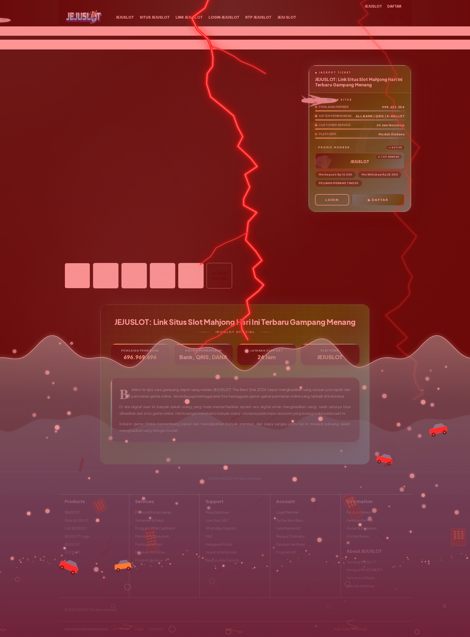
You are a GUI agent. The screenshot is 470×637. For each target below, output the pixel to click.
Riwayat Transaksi (290, 536)
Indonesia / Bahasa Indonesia (86, 629)
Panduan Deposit (149, 544)
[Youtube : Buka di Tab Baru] (402, 629)
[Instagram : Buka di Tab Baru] (393, 629)
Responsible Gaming (222, 560)
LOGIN (332, 200)
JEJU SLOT (73, 552)
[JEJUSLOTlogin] (84, 17)
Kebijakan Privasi (219, 544)
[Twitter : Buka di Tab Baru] (383, 629)
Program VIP (286, 552)
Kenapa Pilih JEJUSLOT (364, 569)
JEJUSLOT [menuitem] (373, 6)
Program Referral (149, 560)
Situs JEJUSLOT (77, 520)
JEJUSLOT (222, 389)
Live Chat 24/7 (217, 520)
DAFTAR (380, 200)
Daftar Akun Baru (289, 520)
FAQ (209, 536)
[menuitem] (125, 17)
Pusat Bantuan (217, 512)
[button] (391, 17)
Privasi (124, 629)
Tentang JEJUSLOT (361, 562)
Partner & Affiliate (361, 578)
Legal (139, 629)
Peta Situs (156, 629)
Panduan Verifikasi (290, 544)
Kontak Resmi (358, 536)
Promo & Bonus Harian (153, 512)
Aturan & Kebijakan (362, 528)
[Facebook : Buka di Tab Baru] (374, 629)
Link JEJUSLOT (76, 528)
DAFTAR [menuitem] (394, 6)
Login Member (287, 512)
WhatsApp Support (221, 528)
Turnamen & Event (149, 520)
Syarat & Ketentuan (221, 552)
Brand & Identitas (360, 586)
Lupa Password (288, 528)
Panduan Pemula (360, 520)
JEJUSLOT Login (77, 536)
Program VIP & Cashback (155, 528)
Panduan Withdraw (150, 552)
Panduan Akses (359, 512)
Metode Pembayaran (152, 536)
